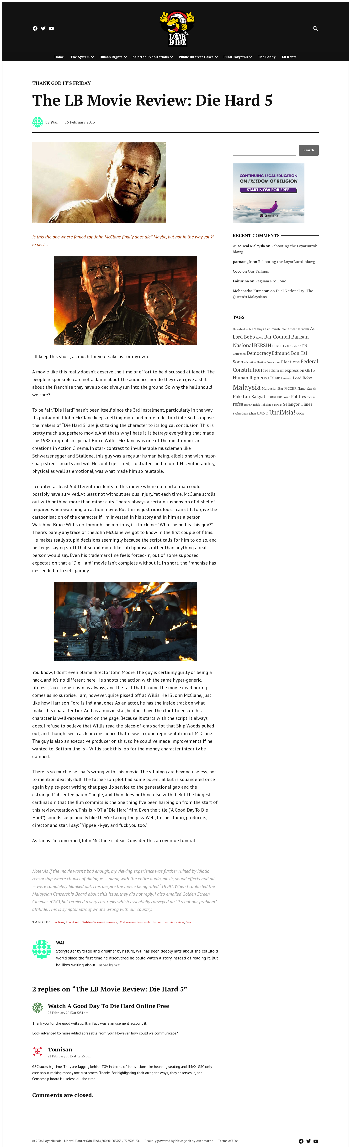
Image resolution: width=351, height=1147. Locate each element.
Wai (54, 122)
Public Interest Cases (196, 56)
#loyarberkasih (242, 329)
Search (308, 150)
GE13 (310, 370)
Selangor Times (297, 404)
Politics (298, 396)
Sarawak (277, 404)
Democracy (259, 353)
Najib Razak (307, 388)
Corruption (239, 353)
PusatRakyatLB (235, 56)
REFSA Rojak (252, 404)
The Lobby (266, 56)
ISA (266, 378)
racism (311, 397)
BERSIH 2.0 (280, 346)
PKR (279, 397)
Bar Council (277, 337)
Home (59, 56)
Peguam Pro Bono (270, 281)
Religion (266, 404)
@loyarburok (277, 329)
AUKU (259, 337)
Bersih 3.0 (295, 346)
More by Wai (110, 965)
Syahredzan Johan (244, 413)
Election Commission (268, 362)
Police (286, 397)
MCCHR (290, 388)
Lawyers (286, 378)
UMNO (262, 413)
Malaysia (247, 387)
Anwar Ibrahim (298, 329)
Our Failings (258, 271)
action (59, 922)
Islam (275, 378)
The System (80, 56)
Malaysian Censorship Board (140, 922)
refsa (238, 404)
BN (304, 345)
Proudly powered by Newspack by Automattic (178, 1140)
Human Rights (111, 56)
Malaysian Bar (272, 388)
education (250, 362)
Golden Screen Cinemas (99, 922)
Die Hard (72, 922)
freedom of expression (283, 370)
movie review (174, 922)
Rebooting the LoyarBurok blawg (286, 261)
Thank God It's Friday (61, 83)
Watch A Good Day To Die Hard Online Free (108, 1006)
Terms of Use (228, 1140)
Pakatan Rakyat (249, 396)
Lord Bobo (302, 378)
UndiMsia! (282, 412)
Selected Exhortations (151, 56)
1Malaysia (259, 329)
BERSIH (262, 345)
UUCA (300, 413)
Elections (290, 362)
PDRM (271, 397)
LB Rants (289, 56)
